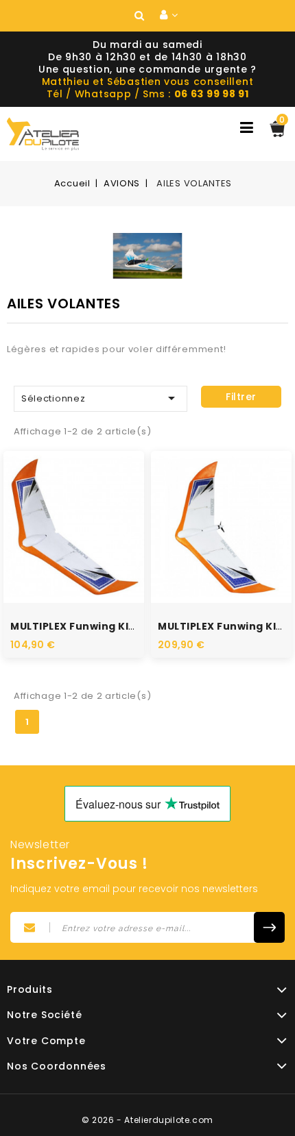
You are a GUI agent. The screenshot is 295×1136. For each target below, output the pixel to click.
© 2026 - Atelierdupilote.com (147, 1120)
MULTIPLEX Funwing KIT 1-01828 (94, 626)
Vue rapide (59, 508)
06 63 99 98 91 (211, 94)
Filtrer (241, 397)
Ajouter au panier (88, 549)
